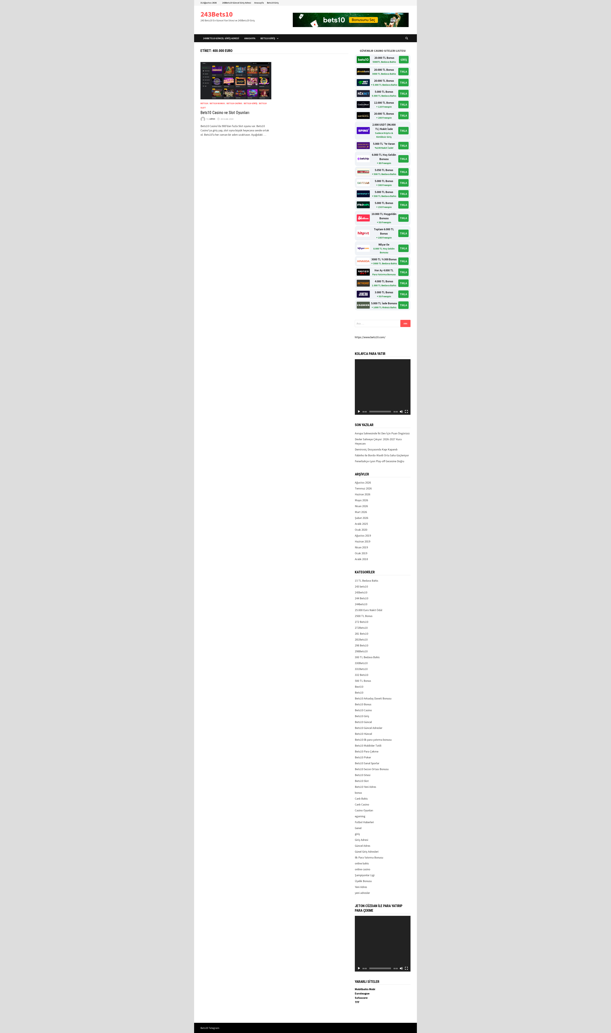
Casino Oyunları (364, 810)
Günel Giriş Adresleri (367, 851)
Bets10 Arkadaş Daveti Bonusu (373, 698)
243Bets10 (216, 14)
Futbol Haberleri (364, 822)
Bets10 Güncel (363, 722)
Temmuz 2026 (363, 488)
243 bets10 (361, 586)
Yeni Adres (361, 887)
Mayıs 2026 (361, 500)
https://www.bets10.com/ (370, 337)
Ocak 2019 (361, 553)
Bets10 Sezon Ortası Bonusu (372, 769)
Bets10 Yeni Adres (365, 787)
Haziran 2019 (362, 541)
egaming (360, 816)
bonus (358, 792)
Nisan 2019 (361, 547)
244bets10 (361, 604)
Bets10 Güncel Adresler (368, 728)
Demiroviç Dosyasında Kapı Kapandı (376, 449)
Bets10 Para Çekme (366, 751)
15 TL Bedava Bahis (366, 580)
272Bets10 (361, 628)
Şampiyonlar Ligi (365, 875)
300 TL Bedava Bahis (367, 657)
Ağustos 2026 (363, 482)
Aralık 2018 (361, 559)
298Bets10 (361, 651)
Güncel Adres (362, 846)
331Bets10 (361, 669)
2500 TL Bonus (363, 616)
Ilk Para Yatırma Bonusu (369, 857)
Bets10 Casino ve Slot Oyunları (224, 112)
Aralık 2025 (361, 524)
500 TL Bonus (363, 681)
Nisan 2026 (361, 506)
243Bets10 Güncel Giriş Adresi (236, 2)
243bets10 (361, 592)
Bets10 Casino (234, 103)
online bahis (362, 863)
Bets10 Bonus (217, 103)
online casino (362, 869)
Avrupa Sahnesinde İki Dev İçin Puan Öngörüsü (382, 433)
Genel (358, 828)
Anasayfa (259, 2)
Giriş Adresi (361, 840)
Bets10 (204, 103)
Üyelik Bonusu (363, 881)
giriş (357, 834)
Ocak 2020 (361, 529)
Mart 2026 (361, 512)
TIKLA (403, 71)
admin (212, 119)
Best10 (359, 686)
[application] (383, 387)
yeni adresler (362, 893)
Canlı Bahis (361, 798)
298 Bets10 (361, 645)
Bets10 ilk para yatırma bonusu (373, 739)
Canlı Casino (362, 804)
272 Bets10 (361, 622)
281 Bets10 (361, 633)
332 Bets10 (361, 675)
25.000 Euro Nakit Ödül (368, 610)
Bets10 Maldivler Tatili (368, 745)
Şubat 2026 (361, 518)
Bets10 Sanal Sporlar (367, 763)
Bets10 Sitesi (362, 775)
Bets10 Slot (362, 781)
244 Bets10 (361, 598)
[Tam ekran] (406, 411)
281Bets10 (361, 639)
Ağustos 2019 (363, 535)
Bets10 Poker (363, 757)
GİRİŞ (403, 59)
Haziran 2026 (362, 494)
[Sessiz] (401, 411)
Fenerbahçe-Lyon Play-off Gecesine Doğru (379, 461)
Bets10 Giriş (273, 2)
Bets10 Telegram (209, 1027)
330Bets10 (361, 663)
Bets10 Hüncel (363, 734)
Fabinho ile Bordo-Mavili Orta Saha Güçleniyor (382, 455)
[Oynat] (359, 411)
